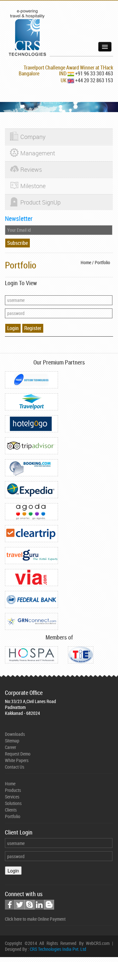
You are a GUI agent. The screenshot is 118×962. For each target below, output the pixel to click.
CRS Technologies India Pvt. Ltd (58, 949)
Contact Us (14, 767)
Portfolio (12, 816)
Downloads (15, 734)
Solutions (13, 803)
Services (12, 797)
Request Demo (17, 754)
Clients (11, 810)
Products (13, 790)
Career (10, 747)
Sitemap (12, 740)
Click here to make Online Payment (35, 919)
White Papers (17, 760)
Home (10, 783)
